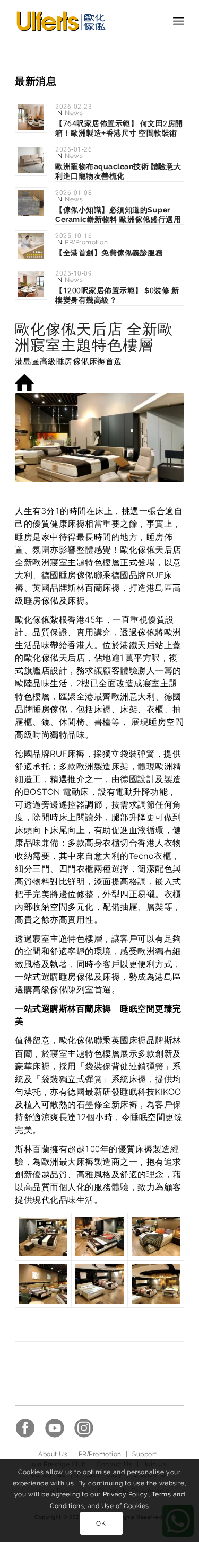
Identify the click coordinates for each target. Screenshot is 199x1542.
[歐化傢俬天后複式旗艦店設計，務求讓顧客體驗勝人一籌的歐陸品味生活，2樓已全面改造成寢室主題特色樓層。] (43, 1236)
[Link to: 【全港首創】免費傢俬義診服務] (31, 246)
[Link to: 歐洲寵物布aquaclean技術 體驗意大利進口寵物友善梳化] (31, 160)
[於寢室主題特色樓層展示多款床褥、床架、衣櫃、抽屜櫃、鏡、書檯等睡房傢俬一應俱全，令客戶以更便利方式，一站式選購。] (99, 1236)
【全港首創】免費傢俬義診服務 (109, 253)
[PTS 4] (156, 1236)
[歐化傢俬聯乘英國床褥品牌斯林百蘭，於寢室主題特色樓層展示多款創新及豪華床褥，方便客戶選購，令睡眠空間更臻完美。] (43, 1283)
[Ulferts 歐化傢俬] (82, 21)
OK (101, 1523)
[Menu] (178, 21)
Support (144, 1454)
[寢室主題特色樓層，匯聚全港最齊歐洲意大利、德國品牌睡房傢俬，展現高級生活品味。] (99, 1283)
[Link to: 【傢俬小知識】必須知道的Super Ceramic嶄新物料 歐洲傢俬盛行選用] (31, 203)
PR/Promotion (86, 242)
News (74, 113)
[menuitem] (178, 21)
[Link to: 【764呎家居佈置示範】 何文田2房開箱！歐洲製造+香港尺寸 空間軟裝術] (31, 117)
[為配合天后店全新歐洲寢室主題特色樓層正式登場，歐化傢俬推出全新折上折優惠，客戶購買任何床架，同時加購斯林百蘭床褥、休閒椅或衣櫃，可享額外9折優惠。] (156, 1283)
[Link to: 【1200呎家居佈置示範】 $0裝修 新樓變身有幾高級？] (31, 284)
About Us (52, 1454)
